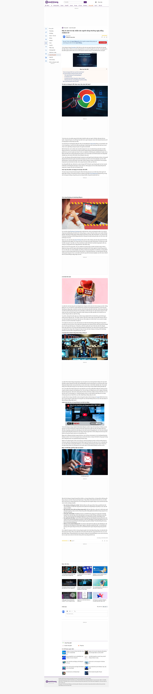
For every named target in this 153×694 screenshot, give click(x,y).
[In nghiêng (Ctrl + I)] (72, 611)
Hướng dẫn (72, 678)
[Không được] (102, 35)
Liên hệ (79, 678)
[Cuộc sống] (46, 57)
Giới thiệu (60, 678)
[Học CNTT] (46, 46)
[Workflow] (46, 39)
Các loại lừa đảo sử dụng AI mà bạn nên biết (72, 73)
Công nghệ (91, 5)
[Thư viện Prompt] (46, 32)
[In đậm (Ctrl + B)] (70, 611)
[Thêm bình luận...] (87, 614)
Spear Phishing (78, 239)
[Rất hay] (106, 35)
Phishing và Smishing (74, 231)
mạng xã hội (92, 143)
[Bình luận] (102, 37)
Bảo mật (68, 678)
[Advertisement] (76, 17)
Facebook (86, 678)
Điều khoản (64, 678)
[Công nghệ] (46, 43)
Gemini (71, 5)
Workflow (85, 5)
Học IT (96, 5)
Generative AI (74, 47)
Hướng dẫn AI (56, 5)
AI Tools (80, 5)
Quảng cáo (83, 678)
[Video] (46, 54)
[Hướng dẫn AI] (46, 36)
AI (51, 5)
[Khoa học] (46, 61)
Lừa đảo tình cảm (68, 76)
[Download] (46, 50)
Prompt (75, 5)
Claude (62, 5)
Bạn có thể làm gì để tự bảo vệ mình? (71, 81)
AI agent (98, 397)
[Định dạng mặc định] (75, 611)
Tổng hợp (82, 645)
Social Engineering (93, 173)
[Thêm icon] (67, 611)
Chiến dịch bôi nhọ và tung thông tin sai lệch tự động (75, 79)
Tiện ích (100, 5)
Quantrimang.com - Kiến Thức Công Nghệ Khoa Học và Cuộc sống (52, 2)
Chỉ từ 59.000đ (103, 42)
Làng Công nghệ (72, 27)
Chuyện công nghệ (68, 645)
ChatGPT (66, 5)
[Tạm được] (103, 35)
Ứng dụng (75, 678)
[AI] (46, 28)
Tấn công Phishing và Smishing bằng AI (72, 75)
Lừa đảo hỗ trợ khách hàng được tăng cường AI (74, 78)
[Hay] (105, 35)
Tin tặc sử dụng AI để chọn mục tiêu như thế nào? (73, 72)
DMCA (90, 678)
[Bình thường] (104, 35)
